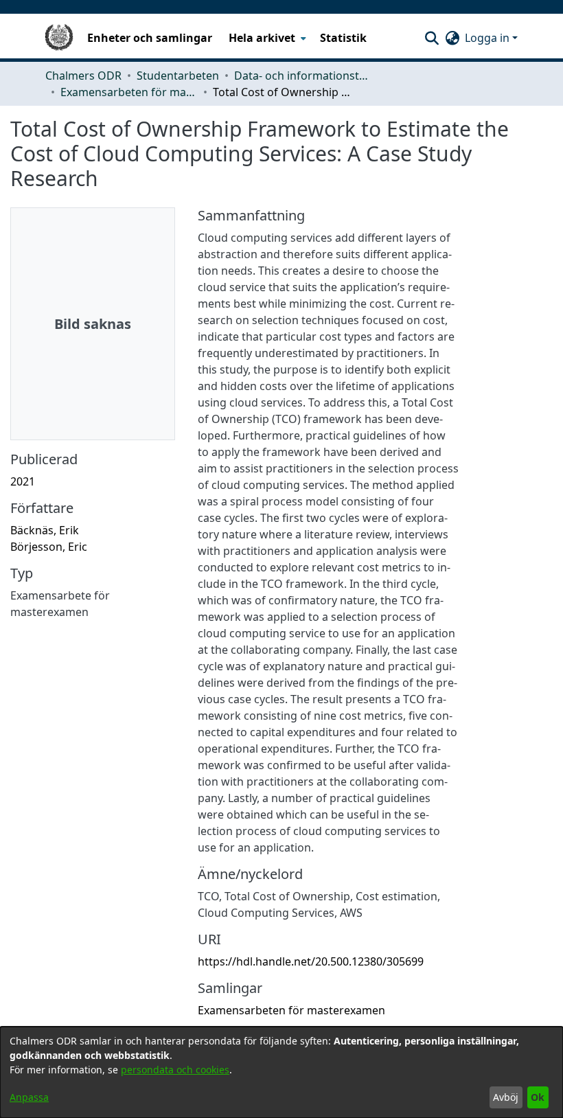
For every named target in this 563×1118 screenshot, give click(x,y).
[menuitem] (266, 38)
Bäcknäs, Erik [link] (44, 530)
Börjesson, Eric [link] (48, 546)
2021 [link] (22, 481)
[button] (431, 38)
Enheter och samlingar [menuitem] (149, 37)
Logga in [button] (488, 37)
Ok (537, 1097)
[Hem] (59, 38)
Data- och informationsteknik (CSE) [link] (302, 75)
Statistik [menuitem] (343, 37)
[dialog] (281, 1072)
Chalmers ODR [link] (83, 75)
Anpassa (29, 1097)
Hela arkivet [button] (262, 37)
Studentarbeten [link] (178, 75)
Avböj (505, 1097)
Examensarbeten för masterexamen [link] (129, 92)
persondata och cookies (175, 1069)
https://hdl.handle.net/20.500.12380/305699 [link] (311, 961)
